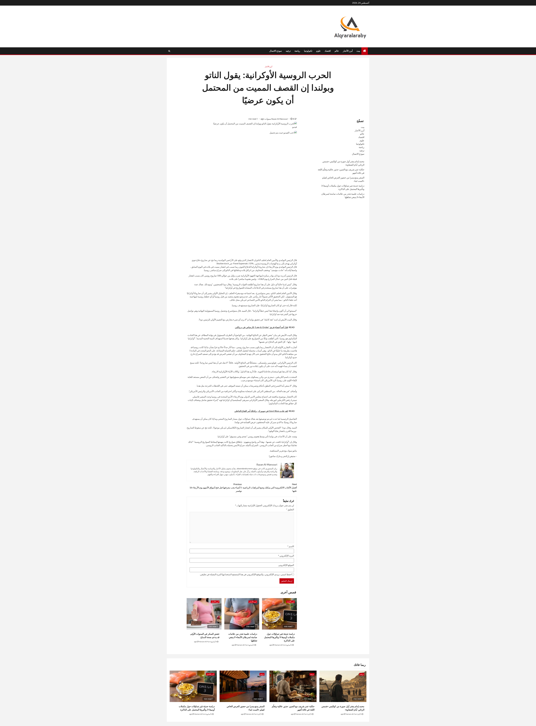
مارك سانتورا (275, 456)
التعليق (290, 509)
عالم (337, 51)
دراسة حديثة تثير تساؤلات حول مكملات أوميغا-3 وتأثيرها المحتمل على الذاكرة (279, 637)
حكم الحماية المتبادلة (225, 350)
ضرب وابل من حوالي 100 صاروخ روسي (222, 275)
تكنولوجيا (308, 51)
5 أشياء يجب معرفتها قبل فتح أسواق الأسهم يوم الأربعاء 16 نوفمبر (216, 487)
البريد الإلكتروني (286, 555)
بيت (358, 51)
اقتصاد (328, 51)
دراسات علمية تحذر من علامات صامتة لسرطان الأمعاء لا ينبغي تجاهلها (242, 637)
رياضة (297, 51)
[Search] (169, 51)
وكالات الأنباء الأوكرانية (229, 371)
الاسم (290, 546)
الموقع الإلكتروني (286, 565)
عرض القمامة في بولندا (245, 422)
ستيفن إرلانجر (289, 456)
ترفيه (288, 51)
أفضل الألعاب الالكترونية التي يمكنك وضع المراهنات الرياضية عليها (270, 487)
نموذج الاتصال (275, 51)
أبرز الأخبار (348, 51)
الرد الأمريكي (270, 380)
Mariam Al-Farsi (280, 645)
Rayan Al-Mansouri (279, 119)
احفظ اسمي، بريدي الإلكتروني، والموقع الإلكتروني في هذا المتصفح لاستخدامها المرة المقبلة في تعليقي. (246, 574)
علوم (318, 51)
